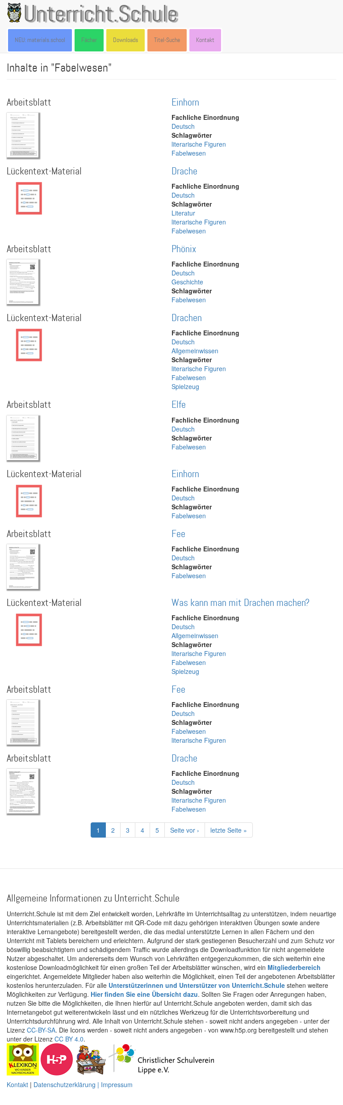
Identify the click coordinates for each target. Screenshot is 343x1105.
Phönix (184, 249)
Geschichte (187, 281)
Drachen (187, 318)
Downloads (125, 40)
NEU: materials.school (40, 40)
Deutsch (183, 126)
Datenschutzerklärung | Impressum (83, 1084)
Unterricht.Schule (100, 15)
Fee (178, 534)
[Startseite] (16, 12)
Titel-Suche (167, 40)
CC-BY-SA (41, 1029)
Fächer (89, 40)
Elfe (179, 405)
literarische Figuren (199, 144)
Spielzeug (185, 386)
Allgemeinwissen (195, 350)
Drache (184, 171)
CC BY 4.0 (69, 1038)
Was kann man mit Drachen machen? (241, 603)
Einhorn (185, 103)
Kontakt (205, 40)
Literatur (183, 212)
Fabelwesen (189, 152)
